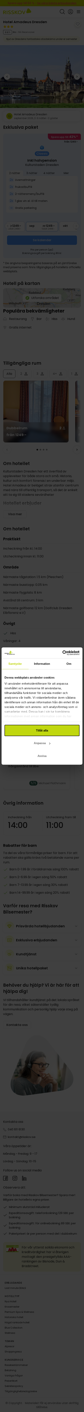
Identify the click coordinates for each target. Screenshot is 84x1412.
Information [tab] (42, 663)
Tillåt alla (42, 730)
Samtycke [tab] (15, 663)
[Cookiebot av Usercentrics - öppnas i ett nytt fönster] (62, 652)
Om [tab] (68, 663)
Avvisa (42, 755)
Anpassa (40, 743)
